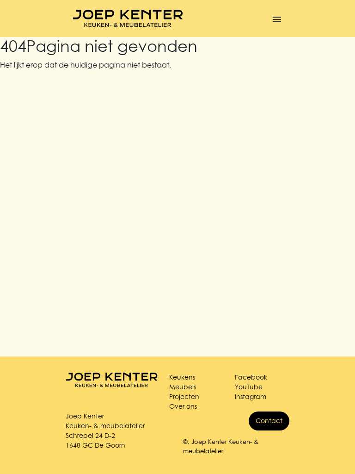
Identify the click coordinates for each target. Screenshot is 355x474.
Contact (269, 420)
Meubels (182, 387)
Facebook (251, 377)
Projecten (184, 396)
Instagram (250, 396)
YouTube (249, 387)
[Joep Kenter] (128, 18)
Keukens (182, 377)
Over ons (183, 406)
